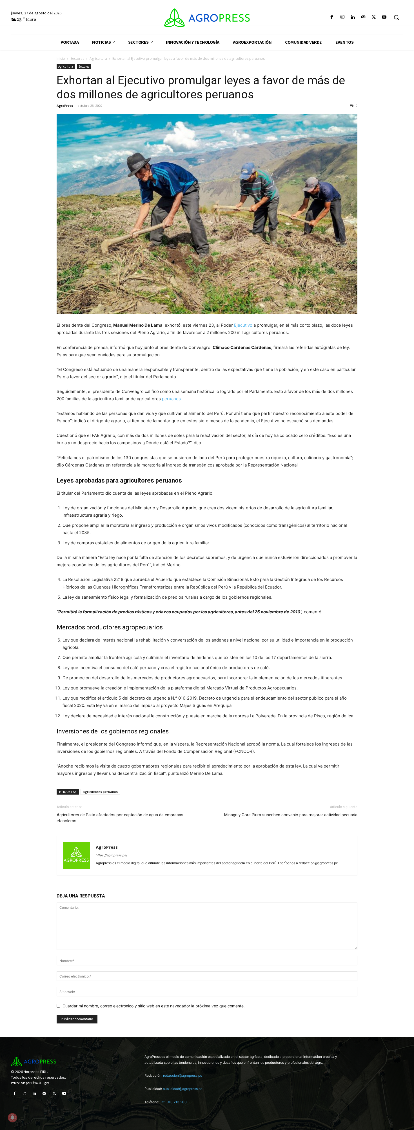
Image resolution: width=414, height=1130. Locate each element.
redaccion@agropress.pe (182, 1075)
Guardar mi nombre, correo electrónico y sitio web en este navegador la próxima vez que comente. (154, 1005)
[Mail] (363, 17)
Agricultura (98, 58)
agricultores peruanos (100, 792)
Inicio (61, 58)
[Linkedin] (353, 17)
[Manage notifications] (12, 1117)
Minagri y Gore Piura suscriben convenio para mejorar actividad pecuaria (290, 814)
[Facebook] (332, 17)
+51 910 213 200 (173, 1102)
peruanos (171, 398)
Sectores (77, 58)
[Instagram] (342, 17)
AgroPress (65, 105)
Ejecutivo (243, 325)
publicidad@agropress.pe (182, 1089)
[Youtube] (384, 17)
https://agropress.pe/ (111, 855)
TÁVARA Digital (40, 1083)
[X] (374, 17)
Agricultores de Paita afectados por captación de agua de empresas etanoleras (120, 817)
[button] (396, 17)
